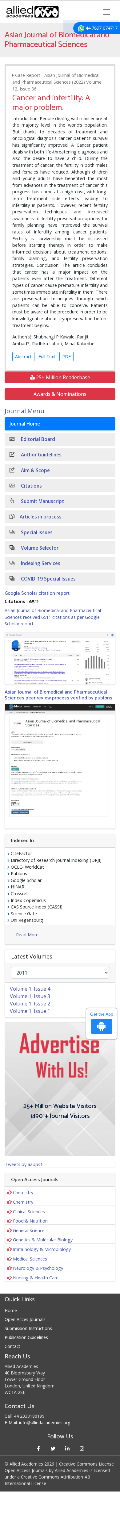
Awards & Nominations (60, 394)
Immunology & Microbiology (42, 1249)
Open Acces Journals (25, 1319)
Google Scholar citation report (37, 593)
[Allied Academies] (32, 11)
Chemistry (23, 1192)
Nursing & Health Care (35, 1278)
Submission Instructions (28, 1328)
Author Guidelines (41, 454)
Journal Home (25, 424)
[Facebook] (38, 1448)
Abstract (23, 356)
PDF (66, 356)
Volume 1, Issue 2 (30, 1003)
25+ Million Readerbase (62, 377)
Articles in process (41, 517)
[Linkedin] (67, 1448)
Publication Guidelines (26, 1337)
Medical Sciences (30, 1259)
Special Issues (36, 532)
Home (11, 1310)
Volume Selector (39, 548)
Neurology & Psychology (38, 1268)
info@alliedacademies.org (44, 1422)
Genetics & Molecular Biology (43, 1240)
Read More (27, 935)
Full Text (46, 356)
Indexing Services (40, 563)
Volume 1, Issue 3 (30, 996)
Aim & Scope (35, 470)
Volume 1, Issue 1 (30, 1011)
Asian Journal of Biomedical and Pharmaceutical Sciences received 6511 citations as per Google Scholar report (53, 617)
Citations (31, 486)
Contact (12, 1346)
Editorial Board (37, 439)
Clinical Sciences (29, 1212)
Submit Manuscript (42, 501)
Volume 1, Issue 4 (30, 988)
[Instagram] (81, 1448)
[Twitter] (52, 1448)
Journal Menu (24, 411)
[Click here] (60, 658)
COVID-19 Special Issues (48, 579)
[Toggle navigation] (106, 12)
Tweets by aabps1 (24, 1164)
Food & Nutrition (30, 1221)
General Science (29, 1230)
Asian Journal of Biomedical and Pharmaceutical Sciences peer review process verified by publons (58, 695)
